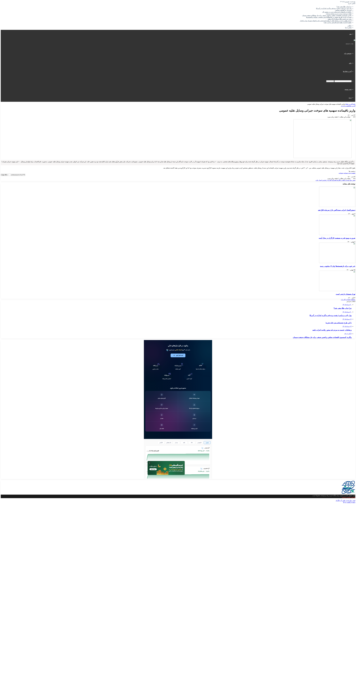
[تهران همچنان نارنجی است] (337, 290)
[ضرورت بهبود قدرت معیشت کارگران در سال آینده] (337, 234)
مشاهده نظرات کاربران (348, 299)
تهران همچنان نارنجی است (345, 294)
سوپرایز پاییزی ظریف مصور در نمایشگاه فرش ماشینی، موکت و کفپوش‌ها (329, 17)
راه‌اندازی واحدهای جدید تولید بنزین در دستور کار (337, 12)
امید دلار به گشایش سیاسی (343, 10)
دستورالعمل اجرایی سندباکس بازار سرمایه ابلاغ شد (336, 210)
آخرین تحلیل (348, 104)
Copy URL (4, 175)
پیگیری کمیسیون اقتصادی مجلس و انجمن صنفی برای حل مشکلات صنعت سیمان (327, 15)
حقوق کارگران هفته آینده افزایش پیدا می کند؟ (338, 22)
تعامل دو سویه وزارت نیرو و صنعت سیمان (339, 13)
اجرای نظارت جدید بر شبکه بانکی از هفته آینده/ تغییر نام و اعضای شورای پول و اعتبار (326, 21)
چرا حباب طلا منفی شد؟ (344, 6)
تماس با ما (348, 27)
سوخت (341, 173)
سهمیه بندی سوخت (349, 173)
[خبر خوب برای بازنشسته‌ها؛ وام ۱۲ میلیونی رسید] (337, 262)
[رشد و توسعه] (350, 43)
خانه (350, 63)
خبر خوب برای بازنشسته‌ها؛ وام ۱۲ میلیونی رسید (337, 266)
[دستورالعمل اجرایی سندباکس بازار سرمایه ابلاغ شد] (337, 206)
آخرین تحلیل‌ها (347, 71)
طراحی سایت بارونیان (348, 497)
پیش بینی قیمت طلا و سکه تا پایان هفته (340, 19)
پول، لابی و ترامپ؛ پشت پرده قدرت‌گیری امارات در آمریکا (334, 8)
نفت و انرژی (345, 106)
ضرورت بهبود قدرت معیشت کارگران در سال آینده (337, 238)
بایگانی (349, 26)
